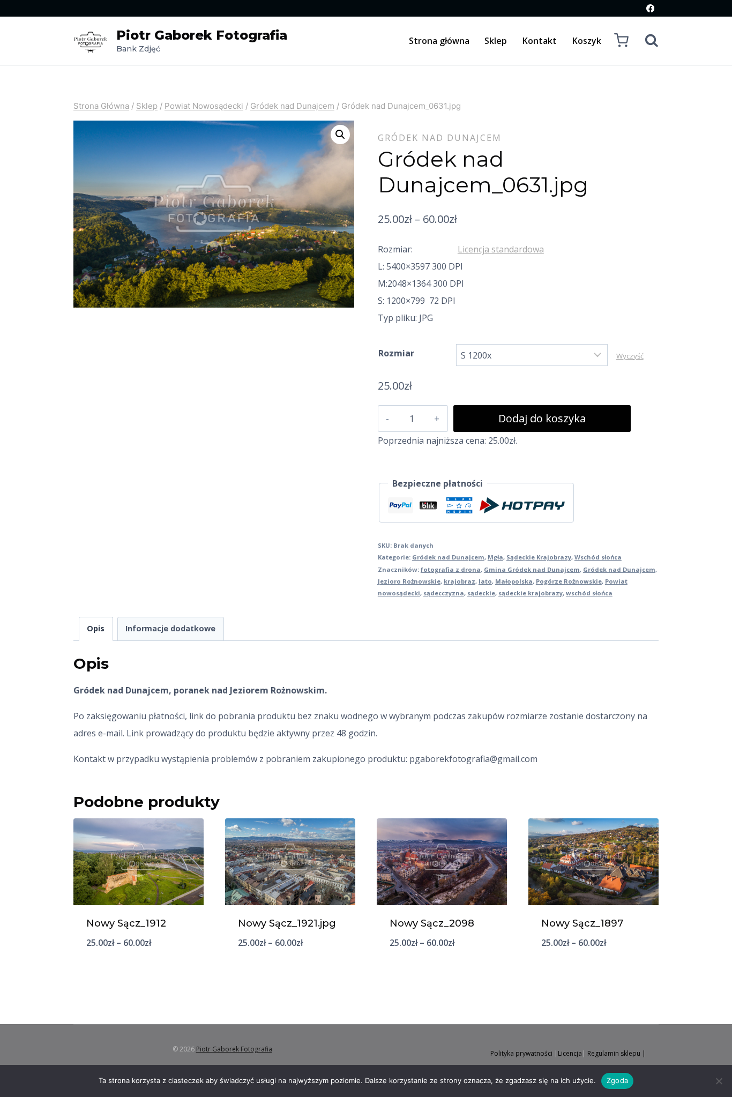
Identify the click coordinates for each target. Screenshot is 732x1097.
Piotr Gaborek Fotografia (234, 1049)
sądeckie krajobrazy (530, 593)
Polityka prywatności (521, 1053)
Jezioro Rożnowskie (409, 581)
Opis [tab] (95, 628)
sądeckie (481, 593)
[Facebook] (650, 8)
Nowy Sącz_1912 (126, 923)
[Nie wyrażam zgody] (718, 1081)
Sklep (495, 41)
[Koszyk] (621, 40)
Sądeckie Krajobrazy (538, 557)
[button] (340, 134)
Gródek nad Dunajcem (440, 138)
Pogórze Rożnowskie (569, 581)
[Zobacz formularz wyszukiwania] (646, 41)
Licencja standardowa (501, 249)
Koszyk (586, 41)
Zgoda (617, 1080)
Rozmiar (396, 353)
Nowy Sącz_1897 (582, 923)
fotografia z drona (451, 569)
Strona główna (439, 41)
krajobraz (459, 581)
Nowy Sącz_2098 (432, 923)
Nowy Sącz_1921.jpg (287, 923)
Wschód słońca (598, 557)
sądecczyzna (443, 593)
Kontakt (539, 41)
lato (485, 581)
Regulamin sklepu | (616, 1053)
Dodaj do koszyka (542, 418)
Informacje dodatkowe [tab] (170, 628)
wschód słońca (589, 593)
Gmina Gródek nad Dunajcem (532, 569)
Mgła (495, 557)
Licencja (570, 1053)
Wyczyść (630, 356)
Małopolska (514, 581)
